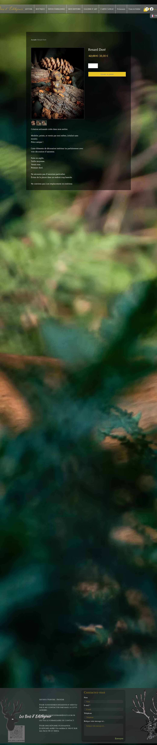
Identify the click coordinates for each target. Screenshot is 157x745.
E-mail (86, 705)
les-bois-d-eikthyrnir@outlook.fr (57, 715)
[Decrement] (90, 65)
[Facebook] (151, 9)
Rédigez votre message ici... (94, 721)
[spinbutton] (93, 65)
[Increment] (96, 65)
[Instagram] (147, 9)
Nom (86, 697)
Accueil (33, 40)
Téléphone (88, 713)
